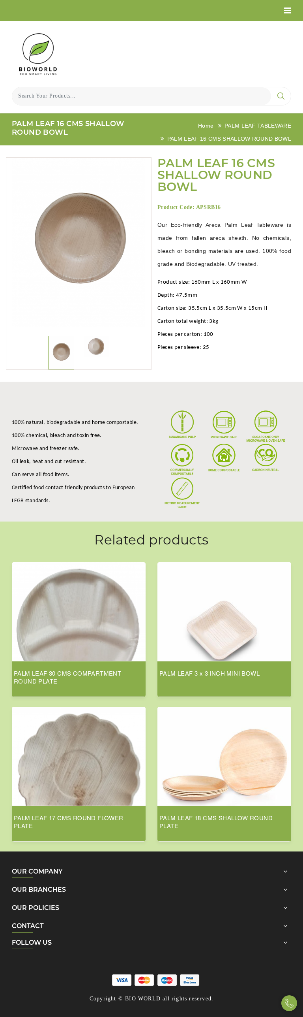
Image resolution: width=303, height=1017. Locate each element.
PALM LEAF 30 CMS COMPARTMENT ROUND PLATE (67, 677)
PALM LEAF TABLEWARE (257, 125)
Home (205, 125)
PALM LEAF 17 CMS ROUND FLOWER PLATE (68, 822)
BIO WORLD (143, 999)
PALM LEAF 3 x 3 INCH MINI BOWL (209, 673)
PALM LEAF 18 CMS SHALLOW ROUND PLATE (216, 822)
